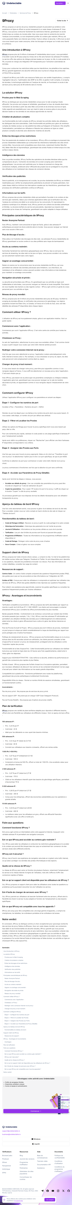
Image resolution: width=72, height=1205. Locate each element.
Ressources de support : (12, 1036)
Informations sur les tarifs (12, 972)
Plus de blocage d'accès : (12, 981)
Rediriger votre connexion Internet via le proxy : (19, 1005)
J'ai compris (50, 1199)
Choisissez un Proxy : (11, 1002)
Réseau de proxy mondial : (13, 993)
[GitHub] (69, 1191)
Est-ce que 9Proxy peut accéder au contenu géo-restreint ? (23, 1054)
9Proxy (4, 54)
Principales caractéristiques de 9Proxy (15, 975)
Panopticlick (6, 1166)
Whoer (4, 1162)
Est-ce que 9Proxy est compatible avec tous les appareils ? (23, 1069)
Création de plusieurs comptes (14, 960)
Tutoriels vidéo (42, 1161)
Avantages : (8, 1042)
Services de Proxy (25, 13)
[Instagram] (58, 1191)
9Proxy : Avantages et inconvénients (14, 1039)
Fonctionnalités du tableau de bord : (16, 1030)
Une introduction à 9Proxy (11, 951)
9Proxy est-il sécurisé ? (12, 1057)
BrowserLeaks (7, 1155)
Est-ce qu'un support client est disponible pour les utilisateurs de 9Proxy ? (27, 1063)
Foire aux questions (9, 1048)
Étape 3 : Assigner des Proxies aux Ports (17, 1020)
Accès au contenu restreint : (13, 984)
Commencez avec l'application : (14, 999)
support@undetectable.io (11, 1131)
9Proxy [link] (36, 13)
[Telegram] (42, 1191)
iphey (4, 1172)
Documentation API (44, 1165)
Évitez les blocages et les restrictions (16, 963)
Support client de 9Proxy (11, 1033)
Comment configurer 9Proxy (12, 1011)
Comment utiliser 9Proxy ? (11, 996)
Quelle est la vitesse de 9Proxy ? (15, 1060)
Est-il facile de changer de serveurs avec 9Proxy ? (20, 1066)
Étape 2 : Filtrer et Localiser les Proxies (16, 1017)
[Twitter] (63, 1191)
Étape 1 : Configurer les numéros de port (17, 1014)
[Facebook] (47, 1191)
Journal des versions (27, 1159)
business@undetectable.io (11, 1134)
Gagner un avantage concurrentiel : (15, 987)
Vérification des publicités (12, 969)
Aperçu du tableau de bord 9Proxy (14, 1027)
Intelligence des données (12, 966)
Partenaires (13, 13)
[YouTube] (53, 1191)
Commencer (35, 1111)
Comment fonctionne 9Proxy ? (14, 1051)
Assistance (41, 1168)
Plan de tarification (9, 1045)
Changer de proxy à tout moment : (15, 1008)
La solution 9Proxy (9, 954)
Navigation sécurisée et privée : (14, 990)
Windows (37, 1139)
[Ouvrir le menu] (68, 3)
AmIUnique (6, 1169)
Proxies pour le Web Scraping (14, 957)
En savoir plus (18, 1200)
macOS (37, 1144)
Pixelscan (5, 1159)
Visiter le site (61, 21)
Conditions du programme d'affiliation (59, 1169)
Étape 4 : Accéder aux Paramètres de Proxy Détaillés (21, 1024)
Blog (21, 1155)
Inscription (59, 3)
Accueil (4, 13)
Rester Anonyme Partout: (12, 978)
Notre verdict (7, 1072)
